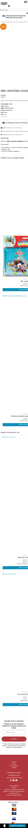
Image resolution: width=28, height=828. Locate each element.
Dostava (14, 787)
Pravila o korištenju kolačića (14, 795)
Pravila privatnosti (14, 793)
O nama (14, 764)
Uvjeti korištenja (14, 785)
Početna (3, 22)
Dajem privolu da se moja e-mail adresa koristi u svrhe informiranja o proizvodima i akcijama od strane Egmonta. (14, 745)
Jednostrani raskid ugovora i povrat (14, 789)
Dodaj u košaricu (17, 825)
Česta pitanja (14, 765)
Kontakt (14, 767)
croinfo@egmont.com (14, 775)
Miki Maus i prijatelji (18, 22)
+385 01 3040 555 (11, 777)
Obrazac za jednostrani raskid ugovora (14, 791)
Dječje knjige (9, 22)
